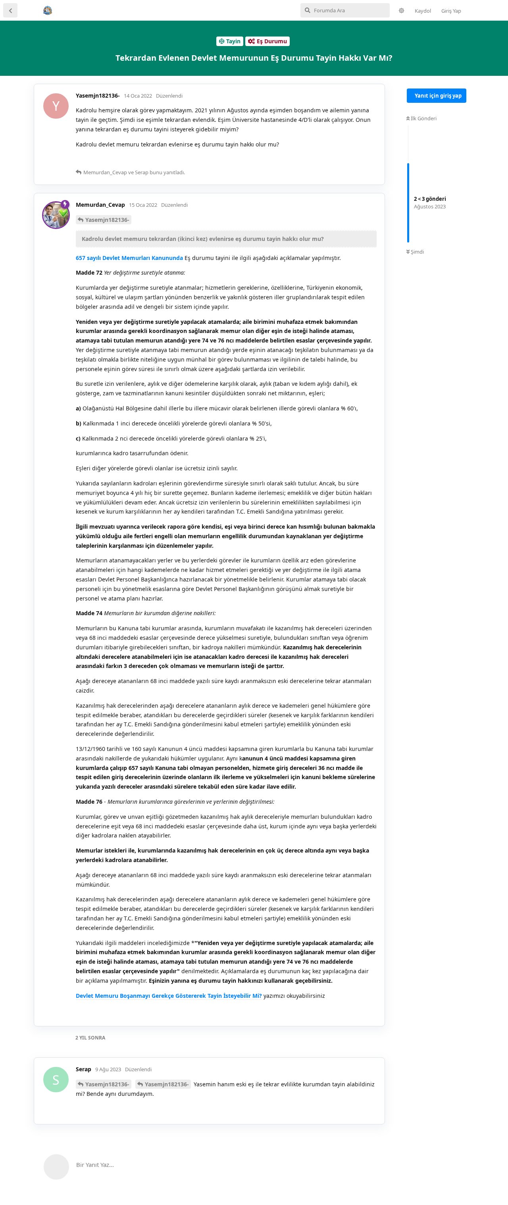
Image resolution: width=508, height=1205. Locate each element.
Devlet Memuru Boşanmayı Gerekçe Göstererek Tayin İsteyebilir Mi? (169, 995)
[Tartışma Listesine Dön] (10, 10)
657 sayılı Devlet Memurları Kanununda (129, 258)
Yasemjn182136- (107, 219)
